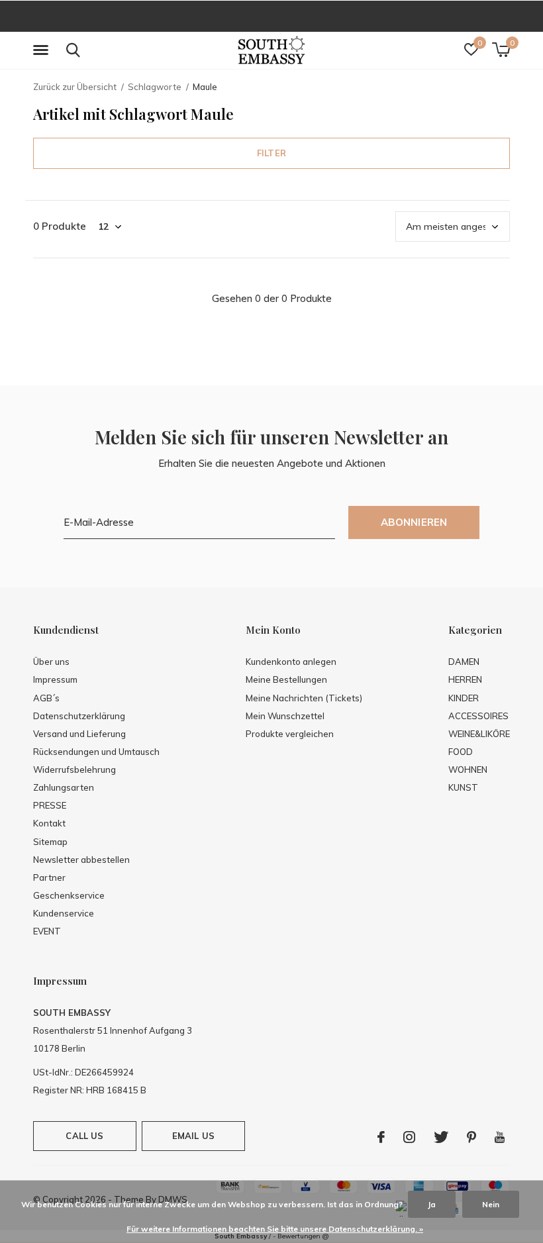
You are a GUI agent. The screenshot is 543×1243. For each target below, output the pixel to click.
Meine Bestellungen (286, 679)
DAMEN (463, 661)
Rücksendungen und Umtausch (96, 751)
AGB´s (46, 698)
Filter (271, 153)
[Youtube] (500, 1137)
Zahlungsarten (63, 787)
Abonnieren (414, 522)
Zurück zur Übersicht (75, 86)
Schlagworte (154, 86)
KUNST (463, 787)
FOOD (460, 751)
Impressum (55, 679)
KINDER (463, 698)
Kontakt (49, 823)
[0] (501, 49)
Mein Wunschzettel (285, 716)
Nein (490, 1204)
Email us (193, 1135)
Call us (84, 1135)
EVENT (47, 931)
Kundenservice (63, 913)
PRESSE (49, 805)
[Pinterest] (471, 1137)
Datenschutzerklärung (79, 716)
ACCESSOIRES (478, 716)
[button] (43, 50)
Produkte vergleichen (290, 733)
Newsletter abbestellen (81, 859)
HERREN (465, 679)
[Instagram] (409, 1137)
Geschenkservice (69, 895)
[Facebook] (381, 1137)
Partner (49, 877)
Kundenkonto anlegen (291, 661)
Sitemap (50, 841)
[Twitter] (441, 1137)
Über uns (51, 661)
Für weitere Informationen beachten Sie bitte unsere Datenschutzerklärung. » (274, 1229)
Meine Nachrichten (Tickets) (304, 698)
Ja (432, 1204)
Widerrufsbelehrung (74, 769)
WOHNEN (467, 769)
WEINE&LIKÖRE (479, 733)
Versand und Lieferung (79, 733)
